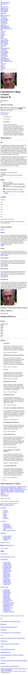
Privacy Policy (22, 668)
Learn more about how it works (8, 556)
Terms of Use (15, 668)
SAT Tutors (6, 577)
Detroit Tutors (6, 597)
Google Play (10, 505)
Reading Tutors (6, 576)
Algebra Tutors (6, 562)
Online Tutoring (4, 10)
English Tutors (6, 568)
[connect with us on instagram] (2, 551)
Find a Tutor (6, 524)
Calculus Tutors (7, 563)
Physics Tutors (6, 575)
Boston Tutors (6, 591)
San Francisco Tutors (8, 607)
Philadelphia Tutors (7, 605)
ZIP (1, 70)
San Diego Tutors (7, 610)
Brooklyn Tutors (7, 592)
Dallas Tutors (6, 595)
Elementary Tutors (7, 567)
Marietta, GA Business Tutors (7, 491)
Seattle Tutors (6, 609)
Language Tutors (7, 571)
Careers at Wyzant (7, 536)
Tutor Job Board (7, 538)
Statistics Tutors (7, 581)
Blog (4, 529)
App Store (4, 505)
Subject (2, 69)
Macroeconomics (4, 255)
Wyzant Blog (4, 22)
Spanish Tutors (6, 580)
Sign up (5, 3)
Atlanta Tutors (6, 589)
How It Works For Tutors (6, 28)
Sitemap (2, 668)
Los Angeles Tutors (7, 600)
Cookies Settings (8, 668)
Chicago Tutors (6, 593)
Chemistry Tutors (7, 565)
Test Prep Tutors (7, 583)
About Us (3, 32)
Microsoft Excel (4, 276)
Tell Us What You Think (9, 530)
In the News (6, 518)
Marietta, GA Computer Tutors (17, 490)
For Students (3, 13)
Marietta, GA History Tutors (15, 489)
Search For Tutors (5, 7)
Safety (4, 515)
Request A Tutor (4, 9)
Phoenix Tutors (6, 606)
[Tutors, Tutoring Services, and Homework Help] (5, 2)
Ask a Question (4, 20)
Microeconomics (4, 265)
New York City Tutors (8, 602)
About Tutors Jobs (5, 26)
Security (5, 517)
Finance (2, 245)
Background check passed (11, 189)
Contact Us (3, 35)
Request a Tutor (7, 525)
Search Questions (4, 19)
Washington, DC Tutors (8, 611)
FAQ (2, 14)
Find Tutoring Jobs (5, 27)
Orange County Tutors (8, 604)
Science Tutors (6, 579)
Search (2, 72)
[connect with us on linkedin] (3, 551)
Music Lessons (6, 574)
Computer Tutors (7, 566)
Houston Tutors (6, 598)
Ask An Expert (4, 18)
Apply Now (3, 24)
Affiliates (5, 539)
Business (3, 229)
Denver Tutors (6, 596)
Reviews (5, 514)
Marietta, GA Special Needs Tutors (8, 486)
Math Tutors (6, 572)
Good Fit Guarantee (21, 107)
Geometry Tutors (7, 570)
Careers (2, 33)
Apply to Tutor (6, 537)
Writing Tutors (6, 584)
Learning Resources (7, 527)
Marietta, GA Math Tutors (10, 488)
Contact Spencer (4, 114)
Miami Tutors (6, 601)
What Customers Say (5, 15)
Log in (2, 3)
